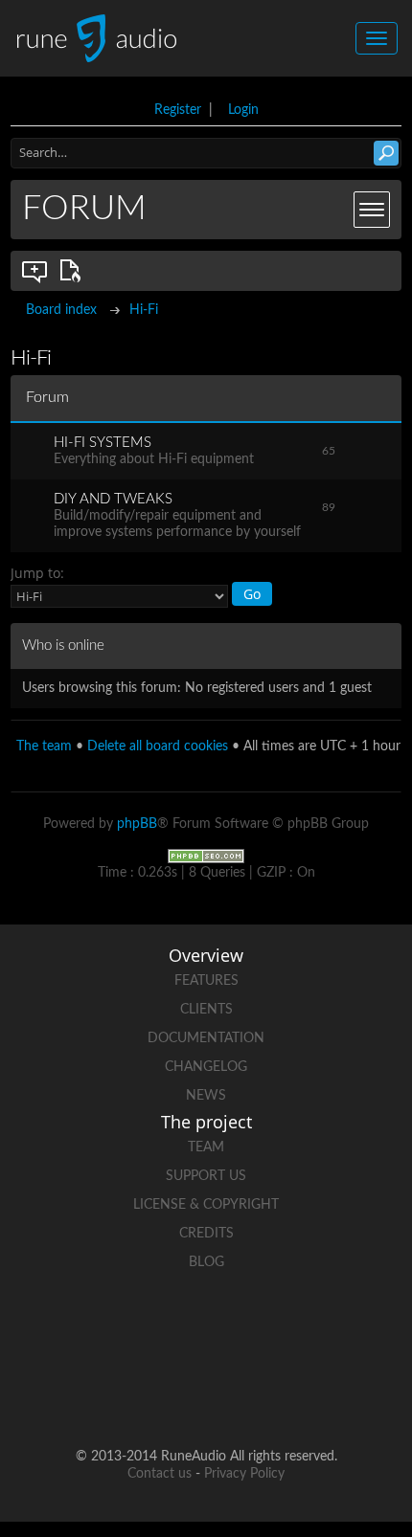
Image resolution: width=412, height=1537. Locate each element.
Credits (206, 1233)
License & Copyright (206, 1205)
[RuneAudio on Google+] (278, 1328)
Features (206, 981)
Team (206, 1147)
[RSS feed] (169, 1394)
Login (243, 110)
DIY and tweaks (113, 499)
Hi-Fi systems (102, 442)
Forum (84, 208)
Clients (206, 1009)
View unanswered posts (35, 270)
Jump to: (37, 573)
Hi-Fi (143, 310)
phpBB (137, 824)
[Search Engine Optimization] (206, 856)
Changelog (206, 1067)
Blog (206, 1262)
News (206, 1096)
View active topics (73, 270)
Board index (61, 310)
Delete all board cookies (157, 746)
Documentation (206, 1038)
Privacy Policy (244, 1474)
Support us (206, 1176)
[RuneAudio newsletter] (242, 1394)
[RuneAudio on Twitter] (206, 1328)
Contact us (159, 1474)
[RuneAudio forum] (351, 1328)
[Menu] (372, 209)
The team (44, 746)
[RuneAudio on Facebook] (133, 1328)
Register (177, 110)
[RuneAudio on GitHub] (60, 1328)
